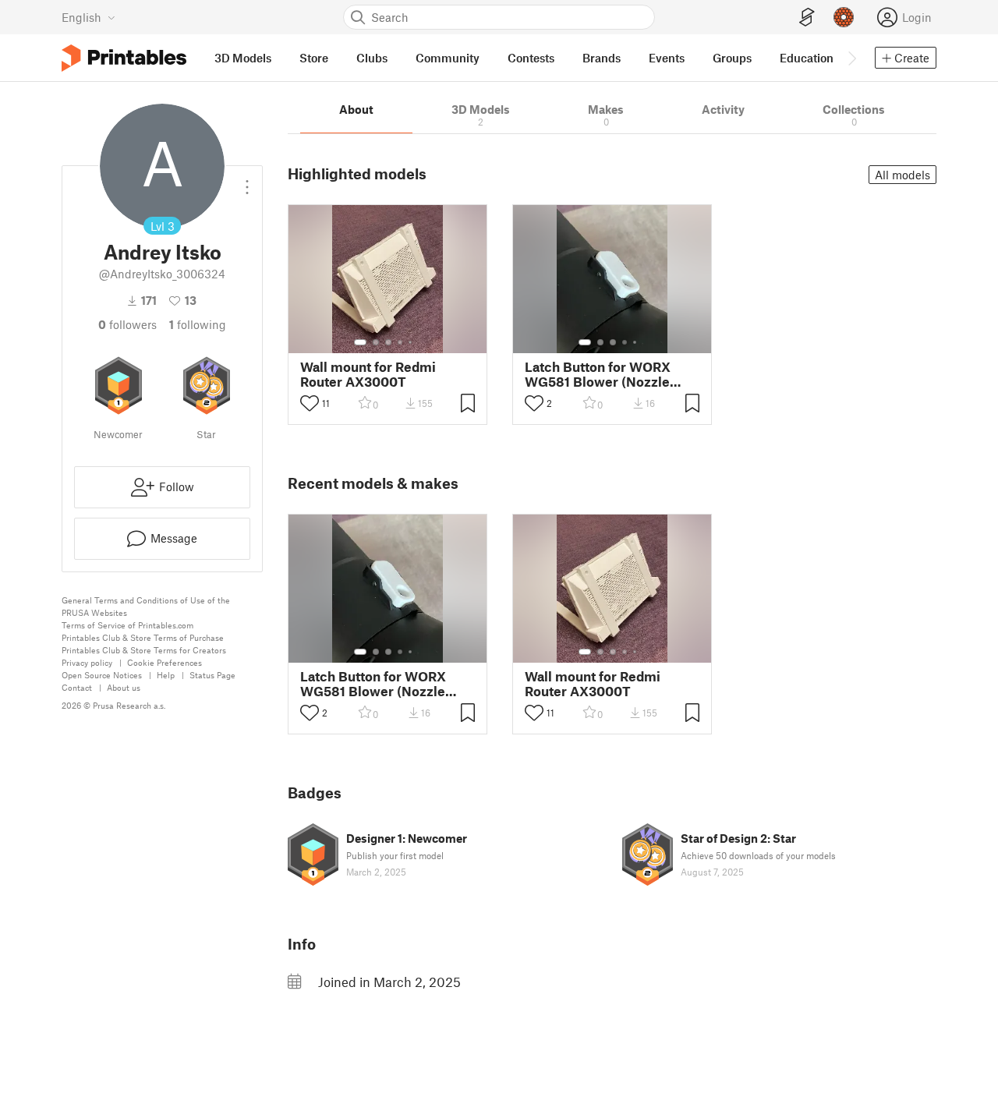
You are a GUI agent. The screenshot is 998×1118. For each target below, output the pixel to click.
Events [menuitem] (667, 58)
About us (123, 687)
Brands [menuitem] (601, 58)
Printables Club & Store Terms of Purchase (143, 637)
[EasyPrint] (807, 17)
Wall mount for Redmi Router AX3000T (368, 374)
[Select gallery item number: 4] (401, 342)
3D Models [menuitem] (242, 58)
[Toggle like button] (309, 403)
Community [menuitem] (448, 58)
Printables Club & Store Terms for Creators (144, 650)
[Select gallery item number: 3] (388, 342)
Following (197, 324)
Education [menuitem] (806, 58)
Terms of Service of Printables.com (127, 625)
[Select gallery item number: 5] (412, 342)
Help (166, 675)
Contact (77, 687)
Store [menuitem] (313, 58)
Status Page (212, 675)
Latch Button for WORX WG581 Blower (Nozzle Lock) (598, 374)
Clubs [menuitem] (372, 58)
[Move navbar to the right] (851, 57)
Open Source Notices (102, 675)
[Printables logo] (124, 58)
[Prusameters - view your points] (843, 17)
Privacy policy (87, 662)
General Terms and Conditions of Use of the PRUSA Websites (146, 606)
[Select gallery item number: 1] (360, 342)
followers (127, 324)
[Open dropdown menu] (247, 180)
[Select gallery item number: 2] (376, 342)
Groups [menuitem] (732, 58)
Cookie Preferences (164, 662)
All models (902, 175)
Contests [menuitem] (531, 58)
